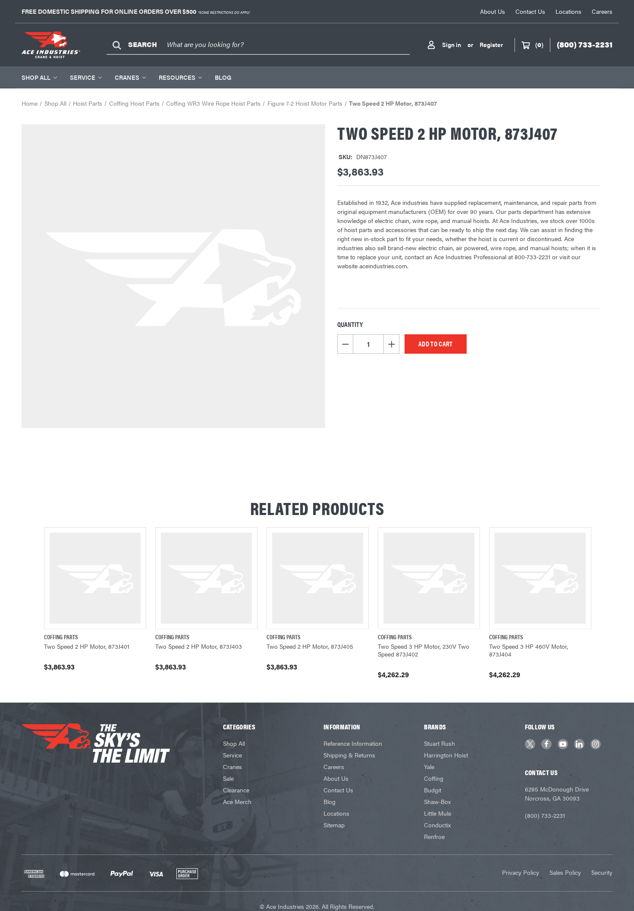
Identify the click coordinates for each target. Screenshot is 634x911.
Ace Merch (237, 801)
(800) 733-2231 (545, 815)
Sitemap (334, 825)
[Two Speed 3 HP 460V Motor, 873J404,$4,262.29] (540, 578)
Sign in (451, 44)
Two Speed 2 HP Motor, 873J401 (86, 646)
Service (82, 77)
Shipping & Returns (349, 755)
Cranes (127, 77)
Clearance (236, 790)
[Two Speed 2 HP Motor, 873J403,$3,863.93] (206, 578)
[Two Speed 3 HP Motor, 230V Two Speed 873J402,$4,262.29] (429, 578)
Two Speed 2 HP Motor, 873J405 (310, 646)
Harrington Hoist (446, 755)
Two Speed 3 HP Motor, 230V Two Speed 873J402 (423, 650)
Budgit (432, 790)
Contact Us (530, 11)
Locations (568, 11)
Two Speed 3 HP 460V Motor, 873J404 (528, 650)
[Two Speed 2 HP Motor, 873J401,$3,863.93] (95, 578)
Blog (223, 77)
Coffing (433, 778)
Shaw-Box (437, 801)
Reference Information (352, 743)
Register (491, 44)
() (539, 44)
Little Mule (437, 813)
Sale (228, 778)
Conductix (437, 825)
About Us (492, 11)
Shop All (36, 77)
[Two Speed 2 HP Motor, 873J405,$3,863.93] (317, 578)
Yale (429, 766)
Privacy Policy (520, 872)
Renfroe (434, 836)
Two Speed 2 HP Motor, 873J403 (198, 646)
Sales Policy (565, 872)
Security (601, 872)
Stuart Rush (439, 743)
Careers (602, 11)
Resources (177, 77)
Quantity (350, 324)
